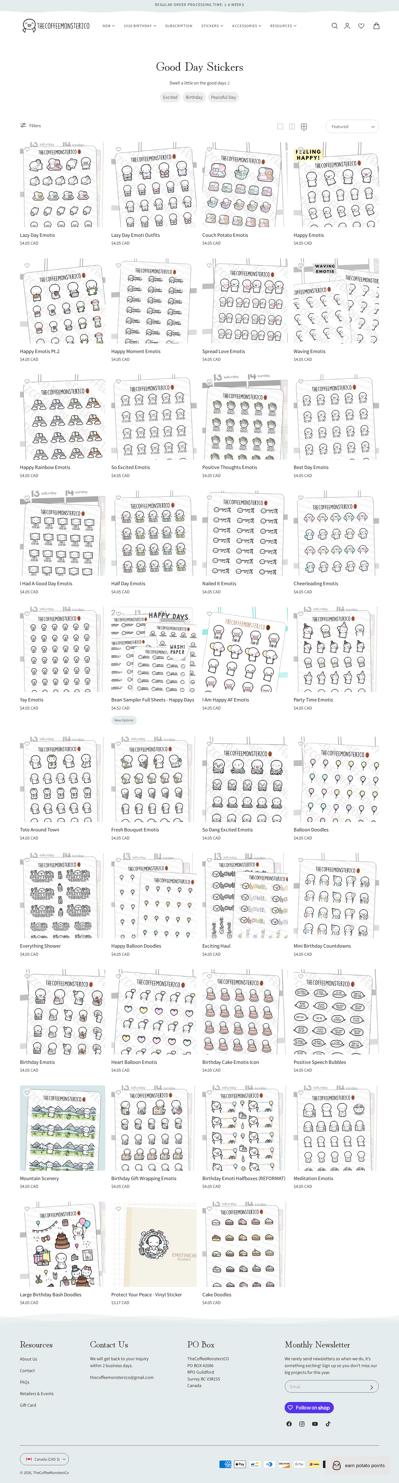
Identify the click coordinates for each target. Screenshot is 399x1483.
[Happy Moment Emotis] (154, 301)
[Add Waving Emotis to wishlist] (301, 265)
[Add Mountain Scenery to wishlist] (27, 1092)
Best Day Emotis (311, 467)
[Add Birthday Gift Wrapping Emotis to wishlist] (118, 1092)
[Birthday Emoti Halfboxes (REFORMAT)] (245, 1128)
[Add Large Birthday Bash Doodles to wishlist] (27, 1209)
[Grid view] (280, 126)
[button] (334, 25)
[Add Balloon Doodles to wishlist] (301, 744)
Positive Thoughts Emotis (229, 467)
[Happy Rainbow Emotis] (62, 417)
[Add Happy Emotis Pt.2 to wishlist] (27, 265)
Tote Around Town (39, 829)
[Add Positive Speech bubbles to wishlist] (301, 976)
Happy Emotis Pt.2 (40, 351)
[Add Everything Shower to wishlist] (27, 860)
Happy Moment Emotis (136, 351)
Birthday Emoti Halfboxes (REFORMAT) (244, 1178)
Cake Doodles (216, 1294)
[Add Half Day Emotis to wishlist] (118, 498)
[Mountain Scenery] (62, 1128)
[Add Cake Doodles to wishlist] (209, 1209)
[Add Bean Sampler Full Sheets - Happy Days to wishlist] (118, 614)
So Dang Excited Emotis (227, 829)
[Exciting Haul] (245, 895)
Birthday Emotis (37, 1062)
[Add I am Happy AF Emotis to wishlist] (209, 614)
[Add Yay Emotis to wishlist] (27, 614)
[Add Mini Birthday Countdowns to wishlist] (301, 860)
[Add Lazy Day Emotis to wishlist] (27, 149)
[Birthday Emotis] (62, 1012)
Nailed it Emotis (219, 583)
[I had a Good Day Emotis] (62, 533)
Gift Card (28, 1405)
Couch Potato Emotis (225, 235)
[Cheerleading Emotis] (336, 533)
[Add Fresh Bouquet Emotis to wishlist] (118, 744)
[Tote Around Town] (62, 779)
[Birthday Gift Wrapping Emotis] (154, 1128)
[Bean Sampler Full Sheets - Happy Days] (154, 649)
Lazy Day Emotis (37, 235)
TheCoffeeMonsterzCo (51, 1472)
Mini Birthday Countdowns (322, 946)
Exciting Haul (216, 946)
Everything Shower (40, 946)
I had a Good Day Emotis (46, 583)
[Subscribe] (371, 1387)
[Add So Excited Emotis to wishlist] (118, 381)
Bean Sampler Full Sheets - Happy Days (152, 699)
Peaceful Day (223, 97)
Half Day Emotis (128, 583)
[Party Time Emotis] (336, 649)
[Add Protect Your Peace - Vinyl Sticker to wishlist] (118, 1209)
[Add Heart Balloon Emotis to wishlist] (118, 976)
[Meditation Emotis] (336, 1128)
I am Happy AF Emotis (225, 699)
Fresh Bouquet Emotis (135, 829)
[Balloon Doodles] (336, 779)
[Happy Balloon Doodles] (154, 895)
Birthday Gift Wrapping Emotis (143, 1178)
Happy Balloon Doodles (136, 946)
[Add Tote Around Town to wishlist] (27, 744)
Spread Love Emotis (223, 351)
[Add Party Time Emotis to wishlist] (301, 614)
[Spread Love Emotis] (245, 301)
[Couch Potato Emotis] (245, 184)
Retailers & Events (37, 1393)
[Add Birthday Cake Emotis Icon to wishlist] (209, 976)
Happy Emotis (309, 235)
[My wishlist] (361, 26)
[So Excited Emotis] (154, 417)
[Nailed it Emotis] (245, 533)
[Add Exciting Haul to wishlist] (209, 860)
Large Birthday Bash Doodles (50, 1294)
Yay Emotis (31, 699)
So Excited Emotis (130, 467)
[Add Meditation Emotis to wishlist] (301, 1092)
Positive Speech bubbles (320, 1062)
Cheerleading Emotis (316, 583)
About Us (28, 1359)
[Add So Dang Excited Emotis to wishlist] (209, 744)
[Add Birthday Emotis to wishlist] (27, 976)
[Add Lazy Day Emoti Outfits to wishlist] (118, 149)
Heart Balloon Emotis (134, 1062)
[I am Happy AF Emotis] (245, 649)
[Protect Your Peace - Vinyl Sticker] (154, 1244)
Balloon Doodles (311, 829)
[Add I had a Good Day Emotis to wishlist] (27, 498)
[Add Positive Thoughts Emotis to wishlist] (209, 381)
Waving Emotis (309, 351)
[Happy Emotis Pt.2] (62, 301)
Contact (27, 1370)
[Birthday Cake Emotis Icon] (245, 1012)
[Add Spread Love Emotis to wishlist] (209, 265)
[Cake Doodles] (245, 1244)
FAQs (24, 1382)
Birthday (194, 97)
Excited (170, 97)
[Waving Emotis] (336, 301)
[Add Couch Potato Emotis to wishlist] (209, 149)
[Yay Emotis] (62, 649)
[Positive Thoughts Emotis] (245, 417)
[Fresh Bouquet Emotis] (154, 779)
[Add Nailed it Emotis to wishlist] (209, 498)
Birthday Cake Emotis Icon (230, 1062)
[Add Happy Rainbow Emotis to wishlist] (27, 381)
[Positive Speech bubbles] (336, 1012)
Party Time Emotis (313, 699)
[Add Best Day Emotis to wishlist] (301, 381)
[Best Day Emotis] (336, 417)
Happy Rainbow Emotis (45, 467)
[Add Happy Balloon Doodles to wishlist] (118, 860)
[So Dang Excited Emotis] (245, 779)
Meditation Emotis (313, 1178)
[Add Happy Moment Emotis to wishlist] (118, 265)
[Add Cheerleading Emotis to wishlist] (301, 498)
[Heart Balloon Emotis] (154, 1012)
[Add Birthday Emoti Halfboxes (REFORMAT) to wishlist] (209, 1092)
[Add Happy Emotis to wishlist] (301, 149)
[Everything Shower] (62, 895)
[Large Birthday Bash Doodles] (62, 1244)
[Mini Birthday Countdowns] (336, 895)
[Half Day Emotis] (154, 533)
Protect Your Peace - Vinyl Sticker (146, 1294)
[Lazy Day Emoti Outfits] (154, 184)
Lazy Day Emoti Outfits (135, 235)
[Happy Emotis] (336, 184)
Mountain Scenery (39, 1178)
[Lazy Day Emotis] (62, 184)
